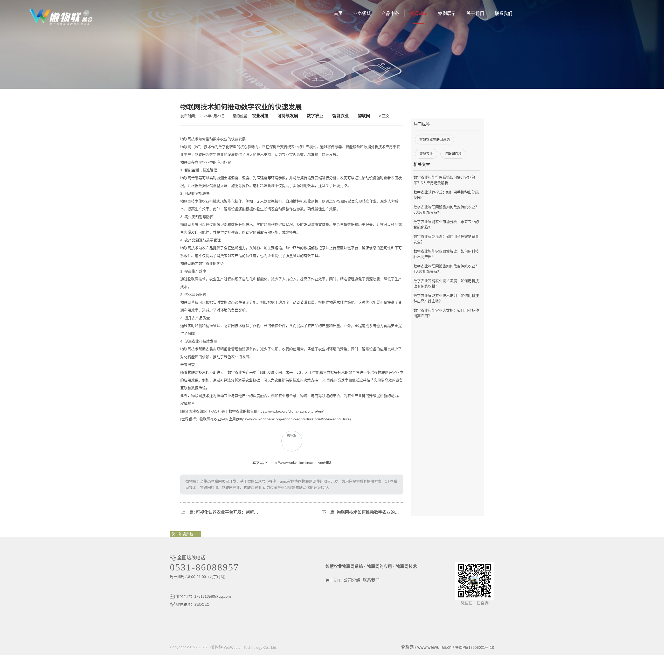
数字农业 (315, 116)
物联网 (364, 116)
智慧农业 (426, 154)
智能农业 (340, 116)
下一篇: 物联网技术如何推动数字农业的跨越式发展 (362, 512)
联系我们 (503, 13)
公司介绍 (352, 580)
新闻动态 (418, 13)
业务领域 (362, 13)
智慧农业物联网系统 (434, 139)
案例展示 (447, 13)
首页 (338, 13)
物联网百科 (453, 154)
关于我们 (475, 13)
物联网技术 (406, 566)
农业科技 (260, 116)
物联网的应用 (379, 566)
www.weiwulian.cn (434, 647)
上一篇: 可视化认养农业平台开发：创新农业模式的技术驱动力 (221, 512)
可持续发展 (287, 116)
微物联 (216, 647)
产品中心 (390, 13)
